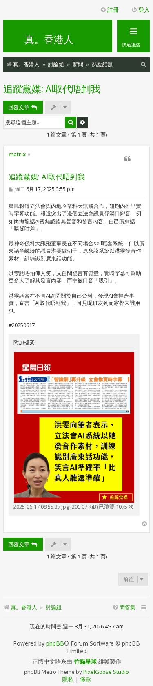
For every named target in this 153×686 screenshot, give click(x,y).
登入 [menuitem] (144, 9)
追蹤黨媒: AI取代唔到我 (51, 88)
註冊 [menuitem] (113, 9)
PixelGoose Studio (106, 671)
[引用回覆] (127, 158)
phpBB (55, 643)
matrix (17, 154)
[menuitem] (143, 64)
